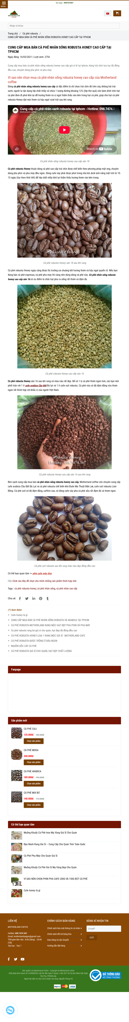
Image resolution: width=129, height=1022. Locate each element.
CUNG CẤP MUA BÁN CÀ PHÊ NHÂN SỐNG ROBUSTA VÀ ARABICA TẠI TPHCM (50, 620)
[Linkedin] (34, 599)
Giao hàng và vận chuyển (58, 940)
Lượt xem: (39, 56)
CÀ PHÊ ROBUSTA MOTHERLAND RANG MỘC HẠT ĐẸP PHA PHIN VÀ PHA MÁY (50, 625)
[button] (108, 13)
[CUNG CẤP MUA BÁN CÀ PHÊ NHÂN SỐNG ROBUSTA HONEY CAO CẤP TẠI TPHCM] (20, 599)
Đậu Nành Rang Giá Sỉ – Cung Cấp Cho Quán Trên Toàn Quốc (54, 844)
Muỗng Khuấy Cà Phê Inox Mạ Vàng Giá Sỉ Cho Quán (50, 832)
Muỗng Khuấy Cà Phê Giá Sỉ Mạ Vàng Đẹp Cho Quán (50, 867)
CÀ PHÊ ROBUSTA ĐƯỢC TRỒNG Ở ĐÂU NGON (34, 640)
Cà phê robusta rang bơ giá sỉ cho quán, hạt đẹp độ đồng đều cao (44, 630)
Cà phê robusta (31, 33)
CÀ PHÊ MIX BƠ (32, 792)
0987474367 (68, 3)
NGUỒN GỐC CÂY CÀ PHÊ (23, 646)
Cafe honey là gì (19, 615)
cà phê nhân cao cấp (66, 588)
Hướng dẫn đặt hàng (56, 945)
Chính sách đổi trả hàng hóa (59, 934)
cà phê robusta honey (25, 588)
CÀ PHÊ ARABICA (32, 771)
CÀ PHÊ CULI (30, 728)
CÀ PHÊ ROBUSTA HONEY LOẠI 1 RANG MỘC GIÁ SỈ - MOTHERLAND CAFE (48, 635)
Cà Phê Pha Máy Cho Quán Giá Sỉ (40, 855)
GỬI (92, 937)
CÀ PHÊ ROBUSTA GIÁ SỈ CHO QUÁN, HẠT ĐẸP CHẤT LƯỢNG (41, 651)
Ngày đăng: (14, 56)
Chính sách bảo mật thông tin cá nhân (63, 928)
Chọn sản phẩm (33, 741)
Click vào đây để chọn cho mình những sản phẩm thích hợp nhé (44, 580)
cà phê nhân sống (46, 588)
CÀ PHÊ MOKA (31, 750)
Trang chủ (14, 33)
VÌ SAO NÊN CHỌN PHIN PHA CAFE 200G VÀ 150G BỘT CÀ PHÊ (55, 878)
